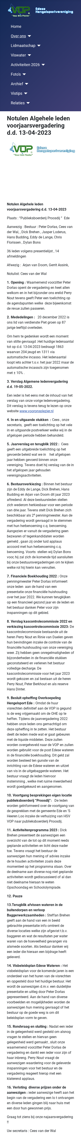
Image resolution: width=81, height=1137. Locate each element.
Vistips (16, 93)
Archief (17, 84)
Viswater (18, 55)
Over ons (18, 36)
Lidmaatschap (23, 45)
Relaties (18, 103)
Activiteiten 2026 (25, 65)
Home (16, 26)
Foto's (16, 74)
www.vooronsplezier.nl (36, 411)
